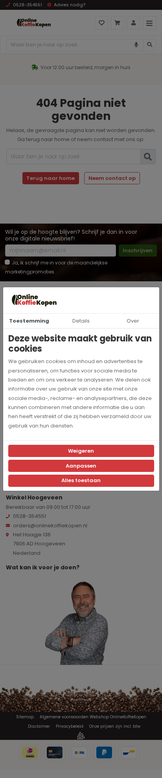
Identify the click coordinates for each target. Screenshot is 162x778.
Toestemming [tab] (29, 321)
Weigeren (81, 451)
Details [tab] (81, 321)
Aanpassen (81, 466)
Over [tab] (133, 321)
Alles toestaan (81, 480)
